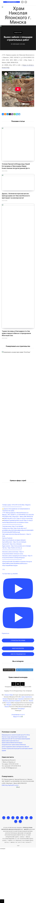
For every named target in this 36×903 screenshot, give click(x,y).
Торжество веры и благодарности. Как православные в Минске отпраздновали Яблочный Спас (16, 333)
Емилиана (21, 699)
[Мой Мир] (8, 114)
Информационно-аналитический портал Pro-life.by (16, 735)
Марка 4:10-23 (17, 716)
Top (18, 845)
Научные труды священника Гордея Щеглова (14, 737)
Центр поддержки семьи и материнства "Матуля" (15, 746)
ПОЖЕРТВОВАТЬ (11, 2)
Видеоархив (18, 32)
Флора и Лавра (9, 695)
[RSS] (21, 817)
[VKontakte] (20, 821)
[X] (10, 114)
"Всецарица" (21, 708)
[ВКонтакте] (3, 114)
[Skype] (17, 114)
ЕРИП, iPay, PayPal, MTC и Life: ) (10, 785)
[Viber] (12, 114)
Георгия (8, 702)
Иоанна (31, 700)
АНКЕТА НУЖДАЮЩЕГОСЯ (18, 654)
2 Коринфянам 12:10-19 (18, 714)
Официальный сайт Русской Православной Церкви (16, 738)
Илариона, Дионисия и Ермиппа (12, 700)
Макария (9, 704)
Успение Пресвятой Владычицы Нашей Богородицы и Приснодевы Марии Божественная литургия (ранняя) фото (16, 166)
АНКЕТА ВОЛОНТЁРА (18, 648)
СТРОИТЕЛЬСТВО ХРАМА (18, 640)
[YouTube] (26, 817)
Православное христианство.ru (10, 740)
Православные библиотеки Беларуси (12, 742)
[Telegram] (19, 114)
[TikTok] (17, 817)
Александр (16, 44)
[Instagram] (12, 817)
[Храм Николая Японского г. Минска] (18, 15)
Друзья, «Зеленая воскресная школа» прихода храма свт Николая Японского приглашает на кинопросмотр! (16, 196)
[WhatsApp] (15, 114)
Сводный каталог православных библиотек (14, 744)
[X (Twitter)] (8, 817)
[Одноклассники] (5, 114)
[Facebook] (3, 817)
